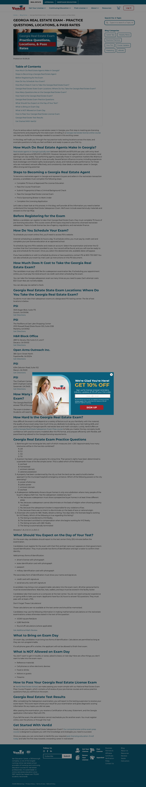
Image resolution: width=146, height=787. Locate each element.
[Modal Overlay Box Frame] (73, 393)
